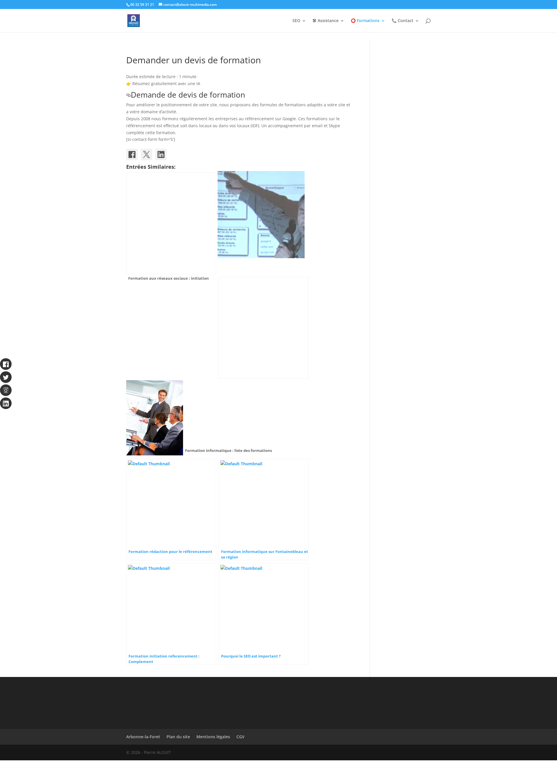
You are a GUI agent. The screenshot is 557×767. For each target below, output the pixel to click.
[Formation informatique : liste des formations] (263, 328)
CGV (240, 736)
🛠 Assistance (325, 21)
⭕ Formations (365, 21)
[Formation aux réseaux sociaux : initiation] (171, 223)
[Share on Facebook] (132, 154)
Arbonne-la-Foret (143, 736)
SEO (296, 21)
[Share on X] (146, 154)
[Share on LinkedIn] (161, 154)
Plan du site (178, 736)
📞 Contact (402, 21)
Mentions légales (213, 736)
